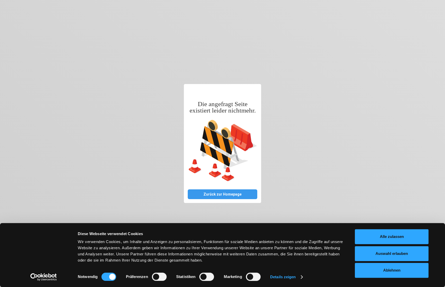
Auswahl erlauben (391, 253)
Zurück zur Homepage (222, 194)
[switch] (159, 277)
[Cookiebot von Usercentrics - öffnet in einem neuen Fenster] (43, 277)
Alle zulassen (392, 236)
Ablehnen (391, 270)
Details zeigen (283, 277)
